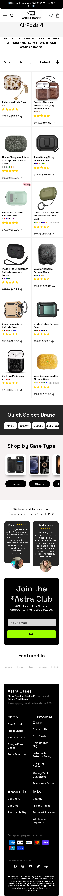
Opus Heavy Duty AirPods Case (12, 325)
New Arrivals (15, 724)
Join (31, 634)
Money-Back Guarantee (41, 774)
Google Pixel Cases (15, 745)
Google (38, 425)
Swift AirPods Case (13, 375)
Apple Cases (15, 730)
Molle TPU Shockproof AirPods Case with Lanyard (15, 272)
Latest (45, 62)
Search (37, 799)
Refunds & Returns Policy (42, 754)
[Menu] (4, 15)
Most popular (14, 62)
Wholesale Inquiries (39, 820)
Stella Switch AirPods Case (46, 325)
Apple (10, 425)
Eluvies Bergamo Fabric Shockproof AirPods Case (15, 160)
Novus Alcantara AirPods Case (43, 270)
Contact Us (40, 729)
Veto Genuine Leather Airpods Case (46, 377)
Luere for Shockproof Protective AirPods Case (46, 215)
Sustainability (17, 812)
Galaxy (24, 425)
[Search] (11, 15)
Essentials (52, 425)
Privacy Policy (42, 805)
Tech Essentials (18, 754)
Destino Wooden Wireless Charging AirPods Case (44, 105)
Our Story (14, 799)
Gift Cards (39, 736)
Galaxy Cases (16, 737)
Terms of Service (44, 812)
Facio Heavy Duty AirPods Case (44, 159)
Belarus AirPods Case (14, 102)
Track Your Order (43, 783)
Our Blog (13, 805)
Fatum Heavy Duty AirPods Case (12, 214)
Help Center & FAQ (41, 744)
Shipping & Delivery (39, 764)
